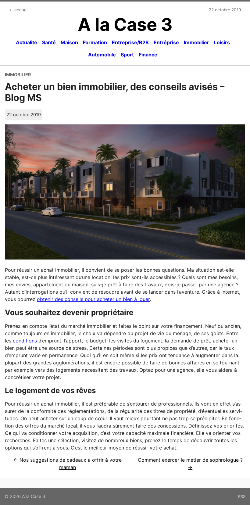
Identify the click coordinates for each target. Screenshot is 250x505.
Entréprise (166, 42)
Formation (95, 42)
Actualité (26, 42)
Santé (49, 42)
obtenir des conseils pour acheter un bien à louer (93, 299)
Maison (69, 42)
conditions (25, 341)
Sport (127, 55)
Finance (148, 55)
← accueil (18, 9)
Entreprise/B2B (130, 42)
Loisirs (222, 42)
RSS (241, 496)
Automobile (102, 55)
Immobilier (196, 42)
